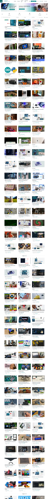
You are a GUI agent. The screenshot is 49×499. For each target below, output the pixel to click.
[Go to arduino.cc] (1, 1)
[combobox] (19, 17)
